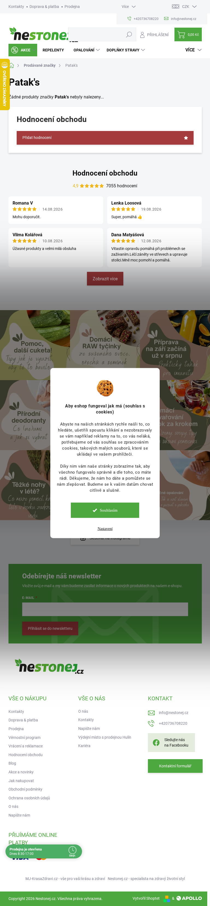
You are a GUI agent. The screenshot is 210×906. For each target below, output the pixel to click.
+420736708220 (173, 723)
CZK (185, 6)
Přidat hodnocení (36, 137)
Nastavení (105, 529)
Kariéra (84, 746)
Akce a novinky (21, 772)
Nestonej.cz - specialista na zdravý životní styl (146, 878)
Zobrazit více (105, 278)
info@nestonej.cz (173, 712)
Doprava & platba (44, 6)
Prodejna (72, 6)
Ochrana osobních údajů (29, 798)
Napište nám (19, 815)
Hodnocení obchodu (105, 173)
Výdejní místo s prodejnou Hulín (104, 737)
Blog (12, 763)
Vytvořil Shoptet (146, 898)
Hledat (129, 34)
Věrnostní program (24, 737)
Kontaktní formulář (175, 766)
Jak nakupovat (21, 781)
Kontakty (16, 6)
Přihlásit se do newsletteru (50, 628)
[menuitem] (22, 50)
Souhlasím (109, 510)
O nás (13, 806)
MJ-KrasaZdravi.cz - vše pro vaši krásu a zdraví (65, 878)
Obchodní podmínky (25, 789)
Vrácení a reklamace (25, 746)
